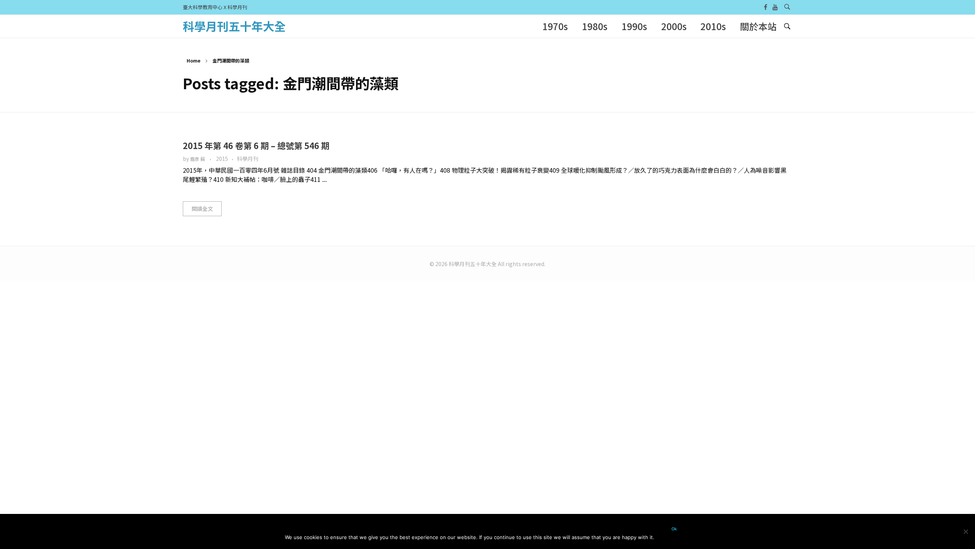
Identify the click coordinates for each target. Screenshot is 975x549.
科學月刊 (247, 158)
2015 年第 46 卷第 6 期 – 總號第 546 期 (256, 145)
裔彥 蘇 (198, 159)
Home (193, 60)
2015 (222, 158)
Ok (674, 529)
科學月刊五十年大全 (234, 26)
